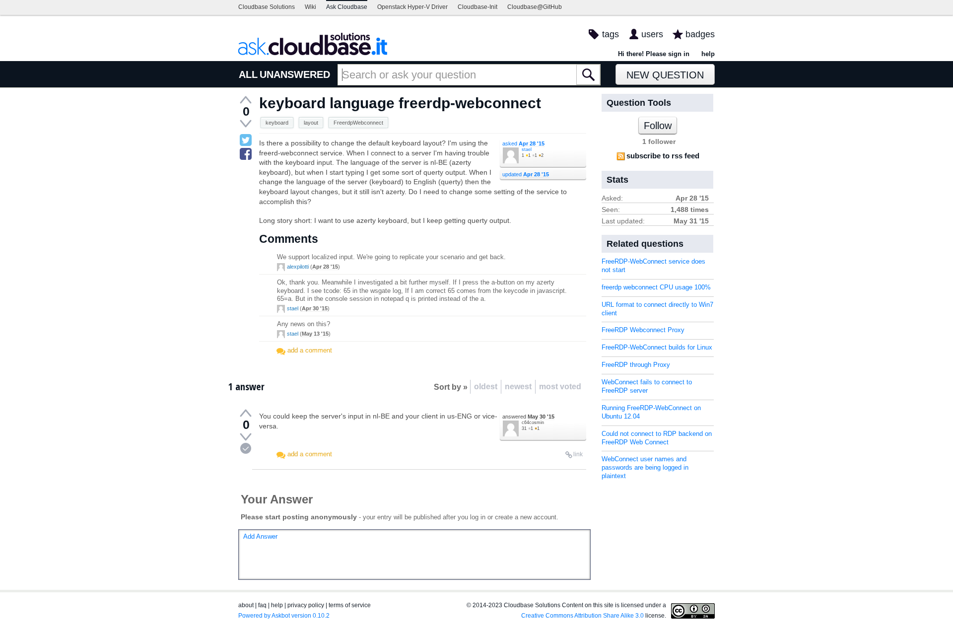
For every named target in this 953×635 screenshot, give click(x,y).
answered (528, 417)
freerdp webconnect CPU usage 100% (656, 287)
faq (262, 605)
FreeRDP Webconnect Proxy (643, 330)
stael (527, 149)
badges (700, 34)
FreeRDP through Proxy (636, 364)
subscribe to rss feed (662, 155)
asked (523, 143)
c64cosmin (533, 422)
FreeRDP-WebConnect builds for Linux (657, 347)
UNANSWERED (295, 74)
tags (610, 34)
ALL (248, 74)
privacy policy (305, 605)
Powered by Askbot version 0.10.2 (284, 615)
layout (311, 123)
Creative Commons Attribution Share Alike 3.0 (582, 615)
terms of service (350, 605)
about (246, 605)
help (708, 54)
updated (525, 174)
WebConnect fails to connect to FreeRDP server (647, 386)
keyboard (277, 123)
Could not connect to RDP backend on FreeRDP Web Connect (657, 438)
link (578, 454)
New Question (665, 75)
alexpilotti (298, 267)
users (652, 34)
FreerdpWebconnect (358, 123)
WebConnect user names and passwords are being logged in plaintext (645, 467)
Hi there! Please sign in (653, 54)
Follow (658, 125)
